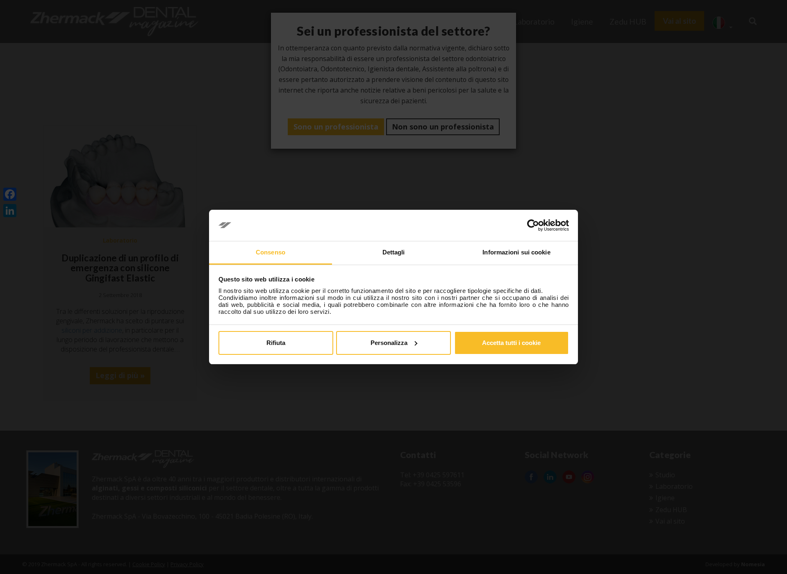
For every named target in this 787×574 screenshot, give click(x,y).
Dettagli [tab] (393, 252)
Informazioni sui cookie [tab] (516, 252)
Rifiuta (275, 342)
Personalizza (389, 342)
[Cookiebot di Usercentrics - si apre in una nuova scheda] (533, 225)
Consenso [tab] (270, 252)
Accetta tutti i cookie (511, 342)
